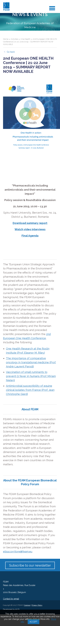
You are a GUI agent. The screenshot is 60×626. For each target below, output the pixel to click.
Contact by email (11, 599)
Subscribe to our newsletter (30, 565)
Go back (11, 52)
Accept (33, 622)
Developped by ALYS (11, 609)
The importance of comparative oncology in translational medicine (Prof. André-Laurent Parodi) (31, 362)
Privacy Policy (37, 605)
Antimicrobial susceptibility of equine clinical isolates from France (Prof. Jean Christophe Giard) (30, 390)
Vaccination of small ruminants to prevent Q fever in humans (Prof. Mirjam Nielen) (31, 376)
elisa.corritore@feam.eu (17, 551)
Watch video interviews (30, 229)
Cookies (27, 605)
